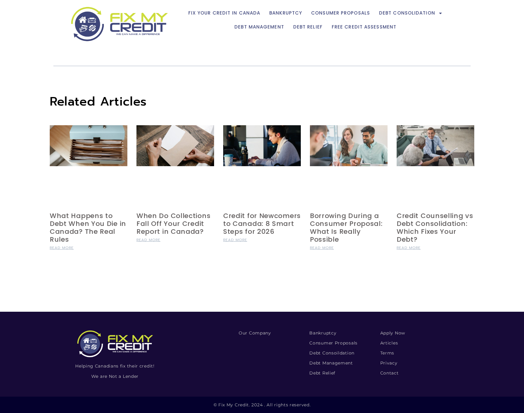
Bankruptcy (285, 13)
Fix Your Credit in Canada (224, 13)
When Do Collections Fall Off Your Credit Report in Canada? (173, 223)
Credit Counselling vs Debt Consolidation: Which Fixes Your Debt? (435, 227)
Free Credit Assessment (364, 27)
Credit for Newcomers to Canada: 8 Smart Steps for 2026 (262, 223)
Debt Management (259, 27)
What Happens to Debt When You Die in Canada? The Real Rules (88, 227)
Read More (62, 247)
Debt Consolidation (407, 13)
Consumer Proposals (340, 13)
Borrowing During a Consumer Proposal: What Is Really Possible (346, 227)
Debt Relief (308, 27)
